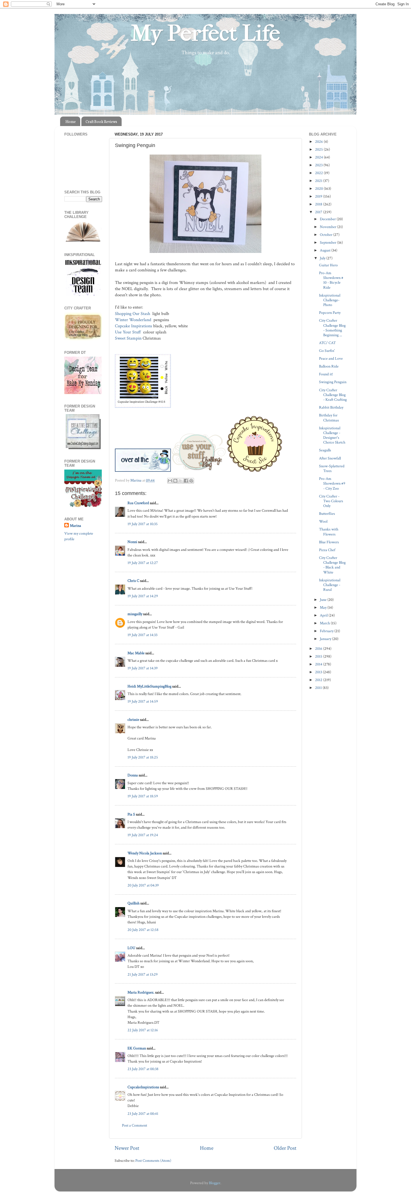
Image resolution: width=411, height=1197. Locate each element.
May (323, 607)
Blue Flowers (329, 542)
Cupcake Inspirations (133, 326)
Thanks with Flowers (328, 532)
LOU (131, 948)
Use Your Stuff (128, 332)
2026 (319, 141)
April (324, 615)
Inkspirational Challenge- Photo (329, 300)
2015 (319, 656)
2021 (319, 180)
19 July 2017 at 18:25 (142, 757)
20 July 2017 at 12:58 (143, 929)
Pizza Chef (327, 550)
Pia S (131, 814)
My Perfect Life (205, 33)
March (325, 623)
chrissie (133, 719)
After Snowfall (330, 458)
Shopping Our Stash (133, 314)
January (326, 638)
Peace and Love (331, 358)
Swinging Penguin (332, 382)
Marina (75, 525)
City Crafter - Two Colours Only (331, 501)
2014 (319, 664)
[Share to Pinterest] (191, 480)
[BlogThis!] (175, 480)
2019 (319, 196)
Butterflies (327, 513)
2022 (319, 173)
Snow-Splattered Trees (331, 468)
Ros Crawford (138, 503)
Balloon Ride (329, 366)
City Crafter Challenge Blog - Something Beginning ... (332, 328)
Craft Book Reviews (101, 121)
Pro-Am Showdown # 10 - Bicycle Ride (331, 280)
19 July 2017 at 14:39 (142, 668)
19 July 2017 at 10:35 (142, 524)
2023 (319, 165)
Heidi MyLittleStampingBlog (149, 686)
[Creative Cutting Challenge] (83, 448)
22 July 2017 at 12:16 (142, 1030)
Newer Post (127, 1148)
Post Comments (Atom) (153, 1160)
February (327, 631)
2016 (319, 648)
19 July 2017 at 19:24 (142, 835)
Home (70, 121)
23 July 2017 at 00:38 (143, 1069)
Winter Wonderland (133, 320)
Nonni (132, 541)
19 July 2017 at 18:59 (142, 796)
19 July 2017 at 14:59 (142, 701)
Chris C (133, 580)
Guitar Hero (328, 265)
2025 (319, 149)
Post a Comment (134, 1125)
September (328, 242)
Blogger (214, 1183)
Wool (323, 521)
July (323, 258)
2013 (319, 672)
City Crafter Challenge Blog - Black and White (332, 565)
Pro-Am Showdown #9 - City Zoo (332, 483)
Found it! (326, 374)
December (328, 219)
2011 (319, 687)
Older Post (285, 1148)
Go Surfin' (327, 350)
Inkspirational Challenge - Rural (329, 584)
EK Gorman (136, 1048)
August (325, 250)
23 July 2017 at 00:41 (142, 1113)
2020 (319, 188)
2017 (319, 212)
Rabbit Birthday (331, 407)
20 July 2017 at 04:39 (143, 885)
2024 (319, 157)
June (323, 599)
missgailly (134, 614)
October (326, 234)
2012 (319, 679)
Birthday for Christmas (329, 418)
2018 (319, 204)
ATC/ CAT (327, 342)
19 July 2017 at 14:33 (142, 634)
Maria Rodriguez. (140, 992)
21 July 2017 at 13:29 (142, 974)
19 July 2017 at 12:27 (142, 562)
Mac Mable (136, 653)
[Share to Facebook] (186, 480)
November (328, 226)
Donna (132, 775)
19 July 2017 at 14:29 (142, 596)
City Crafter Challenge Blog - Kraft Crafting (333, 394)
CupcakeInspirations (143, 1087)
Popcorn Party (330, 312)
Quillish (133, 903)
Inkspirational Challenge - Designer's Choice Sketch (332, 435)
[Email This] (170, 480)
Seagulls (325, 450)
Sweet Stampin (128, 338)
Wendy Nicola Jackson (144, 853)
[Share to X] (180, 480)
